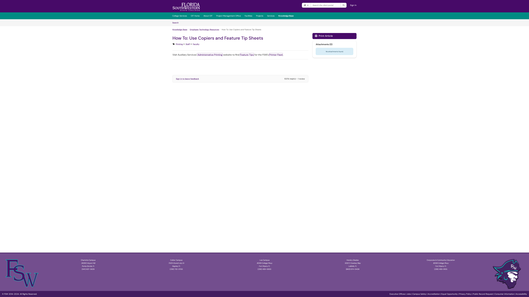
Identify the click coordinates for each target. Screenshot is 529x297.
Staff (188, 44)
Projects (259, 16)
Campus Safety (419, 294)
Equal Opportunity (449, 294)
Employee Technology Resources (204, 29)
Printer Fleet (276, 54)
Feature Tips (247, 54)
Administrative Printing (210, 54)
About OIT (207, 16)
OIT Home (195, 16)
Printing (179, 44)
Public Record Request (483, 294)
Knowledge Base (286, 16)
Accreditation (434, 294)
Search (176, 22)
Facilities (248, 16)
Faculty (196, 44)
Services (271, 16)
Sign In (353, 5)
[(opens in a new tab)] (186, 7)
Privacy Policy (465, 294)
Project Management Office (228, 16)
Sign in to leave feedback (187, 79)
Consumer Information (504, 294)
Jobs (409, 294)
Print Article (325, 36)
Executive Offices (397, 294)
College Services (179, 16)
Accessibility (521, 294)
